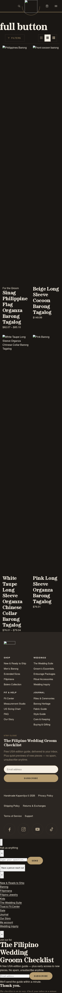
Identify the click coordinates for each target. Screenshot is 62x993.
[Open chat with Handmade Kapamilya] (1, 842)
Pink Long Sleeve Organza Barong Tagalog (45, 590)
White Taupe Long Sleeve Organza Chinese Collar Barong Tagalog (12, 602)
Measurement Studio (14, 703)
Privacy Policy (45, 795)
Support (29, 816)
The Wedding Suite (43, 663)
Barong (4, 886)
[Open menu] (55, 6)
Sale (2, 910)
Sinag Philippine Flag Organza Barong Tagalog (15, 307)
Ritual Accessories (43, 679)
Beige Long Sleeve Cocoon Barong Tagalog (46, 301)
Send (35, 860)
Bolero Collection (12, 684)
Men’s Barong (11, 668)
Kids (2, 898)
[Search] (19, 6)
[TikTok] (51, 829)
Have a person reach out (12, 868)
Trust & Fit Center (10, 906)
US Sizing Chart (12, 708)
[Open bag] (47, 6)
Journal (4, 914)
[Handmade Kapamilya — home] (31, 6)
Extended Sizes (12, 673)
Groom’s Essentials (44, 668)
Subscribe (31, 778)
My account (6, 922)
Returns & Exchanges (34, 805)
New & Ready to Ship (15, 663)
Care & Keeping (42, 719)
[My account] (38, 6)
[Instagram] (23, 829)
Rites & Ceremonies (44, 698)
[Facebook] (9, 829)
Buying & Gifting (42, 724)
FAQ (6, 714)
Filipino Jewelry (9, 894)
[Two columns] (41, 38)
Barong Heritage (42, 703)
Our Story (9, 719)
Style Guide (40, 714)
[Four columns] (54, 38)
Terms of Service (13, 816)
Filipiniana (9, 679)
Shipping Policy (12, 805)
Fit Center (9, 698)
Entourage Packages (44, 673)
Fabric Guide (40, 708)
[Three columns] (48, 38)
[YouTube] (37, 829)
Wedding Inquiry (42, 684)
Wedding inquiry (9, 926)
